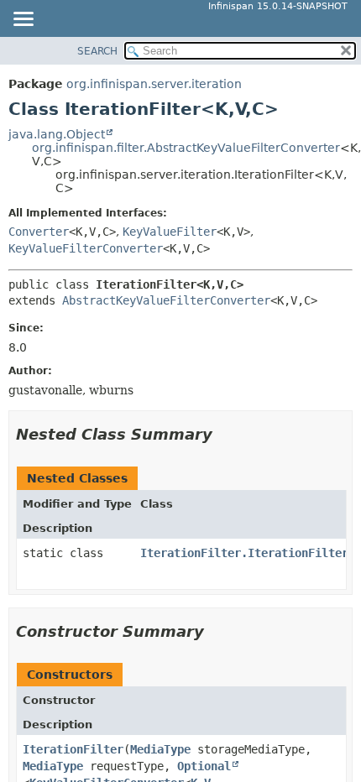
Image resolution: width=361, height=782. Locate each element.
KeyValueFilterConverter (85, 248)
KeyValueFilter (170, 231)
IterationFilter (73, 749)
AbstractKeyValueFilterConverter (166, 300)
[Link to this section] (224, 434)
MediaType (160, 749)
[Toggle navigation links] (22, 20)
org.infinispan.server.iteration (154, 84)
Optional (204, 766)
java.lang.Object (56, 134)
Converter (38, 231)
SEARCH (97, 51)
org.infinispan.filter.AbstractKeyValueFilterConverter (186, 147)
